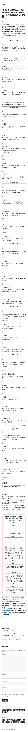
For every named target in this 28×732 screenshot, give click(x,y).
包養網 (9, 137)
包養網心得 (4, 320)
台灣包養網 (12, 520)
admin (5, 639)
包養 (3, 219)
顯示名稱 (4, 674)
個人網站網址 (5, 687)
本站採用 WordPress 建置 (10, 729)
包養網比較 (14, 460)
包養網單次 (17, 303)
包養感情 (4, 232)
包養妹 (20, 603)
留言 (3, 654)
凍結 (3, 5)
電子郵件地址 (5, 681)
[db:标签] (18, 639)
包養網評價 (4, 477)
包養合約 (24, 425)
